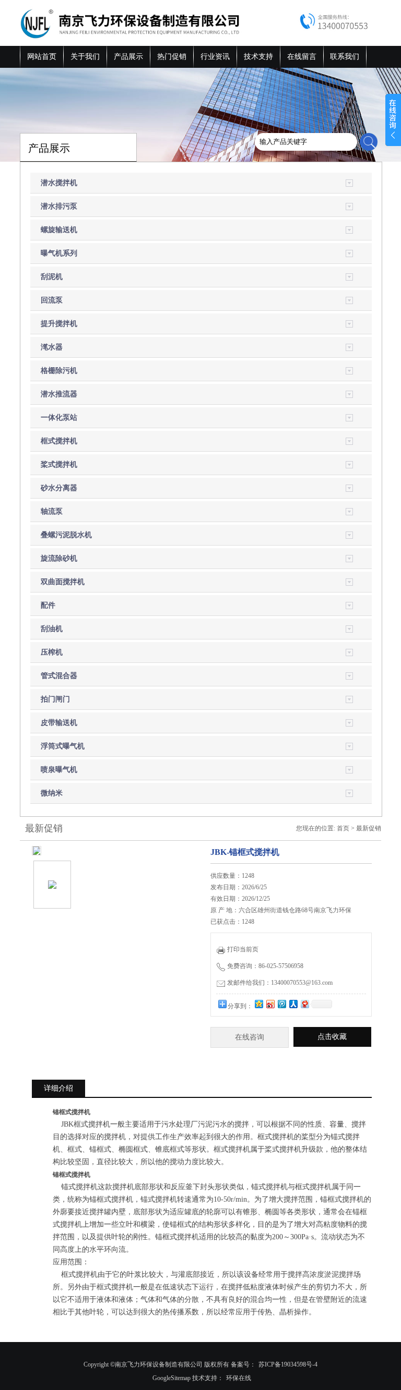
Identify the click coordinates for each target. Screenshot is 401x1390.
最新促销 (368, 828)
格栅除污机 (59, 370)
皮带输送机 (59, 723)
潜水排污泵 (59, 206)
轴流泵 (52, 511)
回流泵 (52, 300)
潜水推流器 (59, 394)
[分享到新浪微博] (270, 1003)
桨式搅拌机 (59, 464)
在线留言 (301, 57)
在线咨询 (249, 1037)
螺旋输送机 (59, 230)
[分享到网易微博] (304, 1003)
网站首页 (41, 57)
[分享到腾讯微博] (281, 1003)
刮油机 (52, 629)
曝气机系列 (59, 253)
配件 (48, 605)
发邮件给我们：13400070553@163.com (280, 982)
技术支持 (258, 57)
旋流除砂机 (59, 558)
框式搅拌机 (59, 441)
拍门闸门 (55, 699)
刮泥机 (52, 277)
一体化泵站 (59, 417)
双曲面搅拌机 (63, 582)
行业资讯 (215, 57)
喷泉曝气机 (59, 769)
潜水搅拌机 (59, 183)
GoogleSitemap (171, 1378)
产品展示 (128, 57)
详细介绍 (58, 1088)
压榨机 (52, 652)
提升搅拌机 (59, 324)
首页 (343, 828)
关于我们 (85, 57)
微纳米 (52, 793)
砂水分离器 (59, 488)
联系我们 (344, 57)
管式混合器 (59, 676)
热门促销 (171, 57)
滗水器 (52, 347)
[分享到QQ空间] (258, 1003)
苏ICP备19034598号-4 (287, 1364)
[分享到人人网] (293, 1003)
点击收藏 (332, 1037)
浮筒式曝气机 (63, 746)
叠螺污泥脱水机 (66, 535)
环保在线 (238, 1378)
